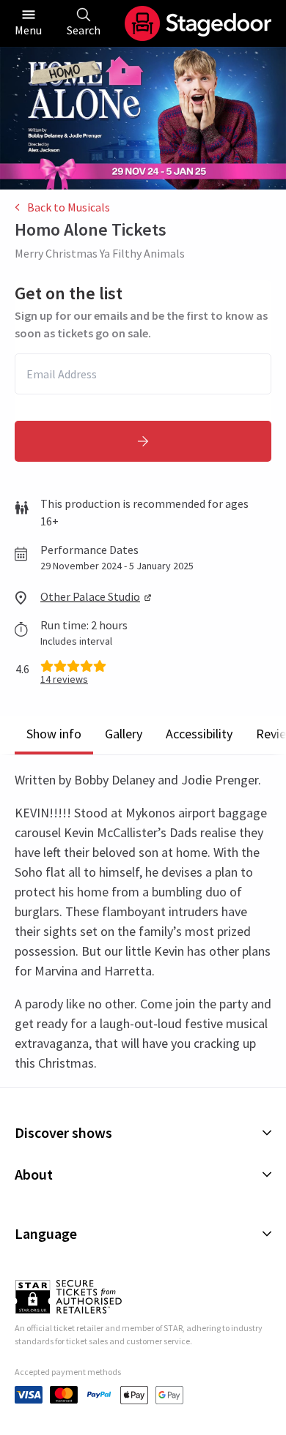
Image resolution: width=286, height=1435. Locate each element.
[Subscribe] (143, 441)
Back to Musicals (68, 207)
